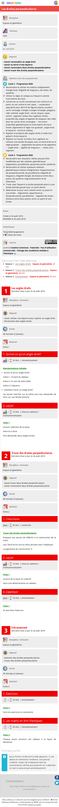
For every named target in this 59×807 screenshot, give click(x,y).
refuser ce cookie (34, 804)
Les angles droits (23, 264)
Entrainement (21, 276)
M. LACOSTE (8, 49)
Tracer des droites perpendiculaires (31, 270)
